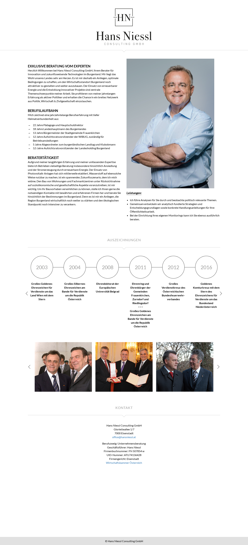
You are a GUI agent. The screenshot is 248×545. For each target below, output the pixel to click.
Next (220, 293)
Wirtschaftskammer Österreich (124, 462)
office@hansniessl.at (124, 437)
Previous (27, 293)
